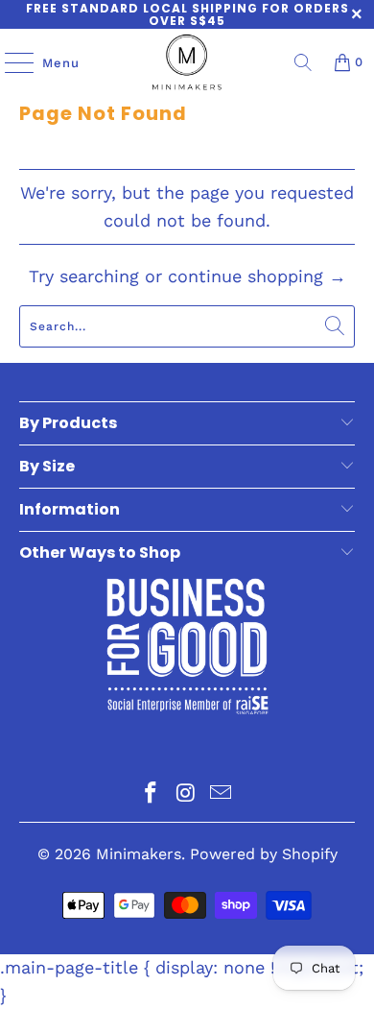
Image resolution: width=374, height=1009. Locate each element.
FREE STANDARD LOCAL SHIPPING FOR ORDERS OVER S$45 (187, 14)
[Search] (303, 62)
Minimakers (138, 854)
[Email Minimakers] (221, 794)
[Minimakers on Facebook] (150, 794)
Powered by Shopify (264, 854)
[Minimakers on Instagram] (186, 794)
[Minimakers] (187, 62)
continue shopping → (257, 276)
